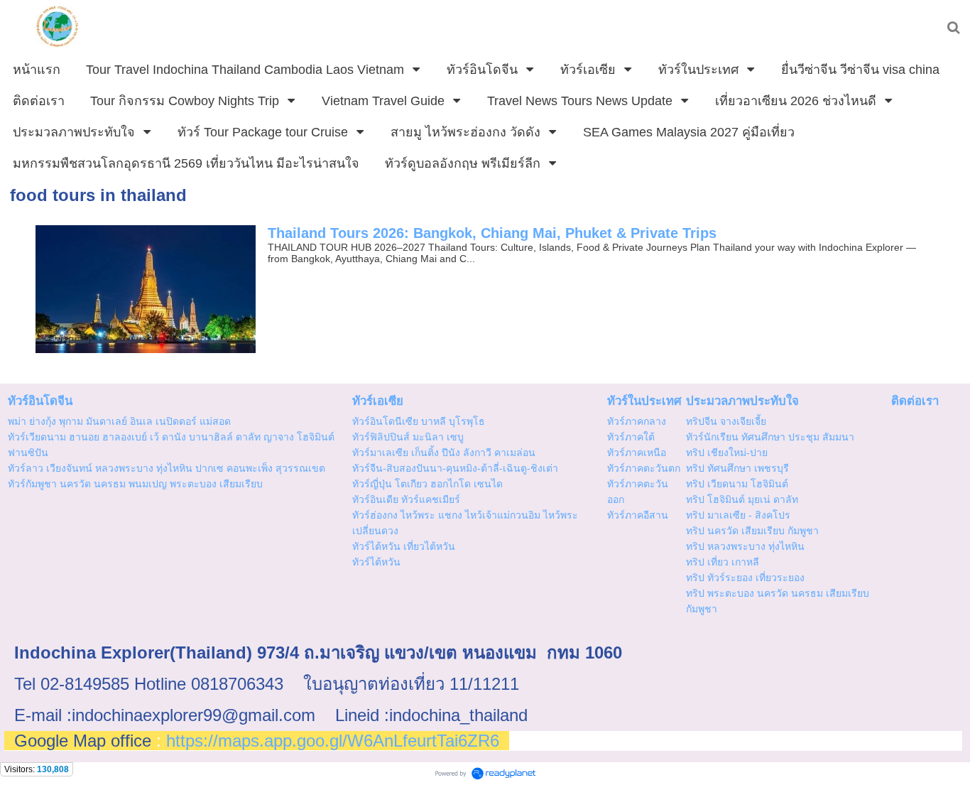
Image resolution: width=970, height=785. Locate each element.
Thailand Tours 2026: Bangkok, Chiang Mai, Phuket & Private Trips (492, 233)
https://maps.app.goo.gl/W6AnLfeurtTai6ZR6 (332, 740)
